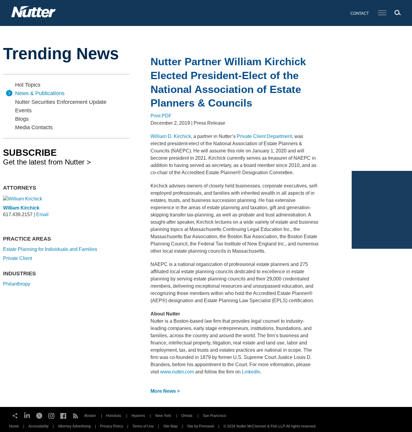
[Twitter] (39, 415)
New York (163, 416)
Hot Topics (27, 85)
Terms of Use (143, 426)
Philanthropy (16, 283)
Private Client (17, 258)
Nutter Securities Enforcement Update (60, 102)
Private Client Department (264, 136)
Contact (359, 13)
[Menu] (382, 13)
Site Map (170, 426)
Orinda (186, 416)
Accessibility (38, 426)
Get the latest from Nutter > (47, 157)
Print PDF (161, 115)
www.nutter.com (177, 371)
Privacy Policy (111, 426)
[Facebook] (63, 415)
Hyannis (138, 416)
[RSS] (75, 415)
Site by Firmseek (200, 426)
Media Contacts (34, 127)
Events (23, 110)
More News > (165, 391)
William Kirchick (21, 207)
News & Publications (40, 93)
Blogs (22, 119)
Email (42, 214)
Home (14, 426)
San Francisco (214, 416)
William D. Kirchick (171, 136)
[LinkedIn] (27, 415)
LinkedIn (251, 371)
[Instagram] (51, 415)
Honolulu (113, 416)
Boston (90, 416)
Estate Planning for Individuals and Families (50, 249)
